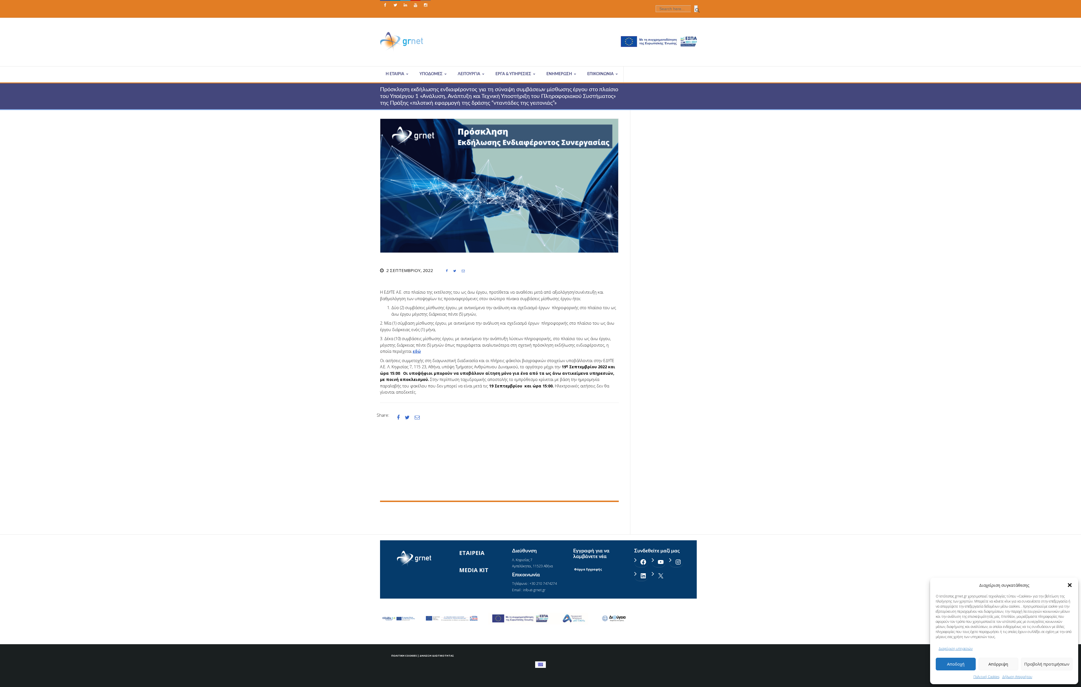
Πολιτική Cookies (986, 676)
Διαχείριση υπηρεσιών (956, 648)
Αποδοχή (955, 664)
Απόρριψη (998, 664)
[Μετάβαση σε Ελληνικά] (540, 664)
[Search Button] (696, 9)
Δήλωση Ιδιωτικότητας (436, 655)
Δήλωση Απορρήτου (1017, 676)
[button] (1070, 585)
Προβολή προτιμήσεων (1046, 664)
